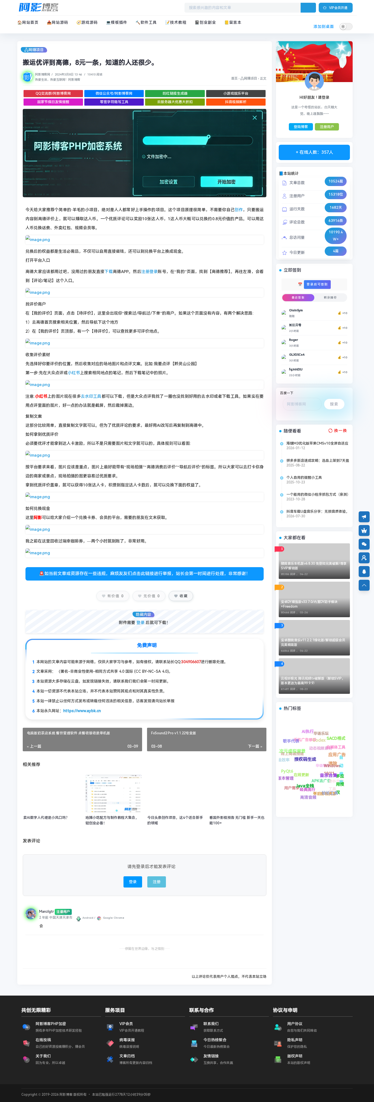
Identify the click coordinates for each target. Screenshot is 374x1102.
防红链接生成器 (175, 93)
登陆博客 (301, 127)
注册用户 (327, 127)
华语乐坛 (340, 761)
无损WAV (336, 787)
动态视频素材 (340, 775)
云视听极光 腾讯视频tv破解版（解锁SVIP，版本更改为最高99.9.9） (313, 681)
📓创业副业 (205, 22)
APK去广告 (309, 771)
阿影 (38, 517)
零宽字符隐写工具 (114, 102)
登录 (140, 622)
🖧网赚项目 (34, 50)
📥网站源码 (57, 22)
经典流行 (292, 783)
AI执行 (332, 762)
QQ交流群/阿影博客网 (53, 93)
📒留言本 (232, 22)
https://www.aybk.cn (82, 711)
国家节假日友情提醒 (53, 102)
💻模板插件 (116, 22)
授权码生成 (304, 758)
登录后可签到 (317, 284)
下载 (108, 271)
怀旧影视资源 (288, 759)
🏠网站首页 (28, 22)
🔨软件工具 (146, 22)
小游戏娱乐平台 (235, 93)
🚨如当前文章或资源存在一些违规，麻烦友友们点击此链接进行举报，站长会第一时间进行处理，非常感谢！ (144, 573)
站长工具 (285, 747)
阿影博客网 (42, 74)
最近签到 (298, 297)
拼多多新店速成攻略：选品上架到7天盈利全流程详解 (317, 461)
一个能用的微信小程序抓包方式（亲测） (318, 494)
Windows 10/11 (328, 744)
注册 (156, 882)
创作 (239, 209)
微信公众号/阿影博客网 (114, 93)
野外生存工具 (303, 740)
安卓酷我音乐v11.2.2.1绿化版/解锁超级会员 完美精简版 (313, 642)
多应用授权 (302, 733)
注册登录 (149, 271)
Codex (318, 751)
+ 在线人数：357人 (314, 152)
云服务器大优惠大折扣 (175, 102)
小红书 (74, 372)
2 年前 (43, 918)
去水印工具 (91, 396)
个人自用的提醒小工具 (304, 477)
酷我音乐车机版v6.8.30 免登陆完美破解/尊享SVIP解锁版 (314, 566)
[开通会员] (364, 530)
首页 (234, 78)
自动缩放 (324, 731)
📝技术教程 (175, 22)
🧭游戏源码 (87, 22)
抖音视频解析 (235, 102)
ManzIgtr (46, 911)
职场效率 (312, 787)
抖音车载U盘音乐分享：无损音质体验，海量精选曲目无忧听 (317, 511)
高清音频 (282, 769)
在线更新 (314, 795)
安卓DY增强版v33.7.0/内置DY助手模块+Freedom (309, 604)
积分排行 (330, 297)
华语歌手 (332, 768)
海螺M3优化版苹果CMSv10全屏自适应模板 (317, 443)
